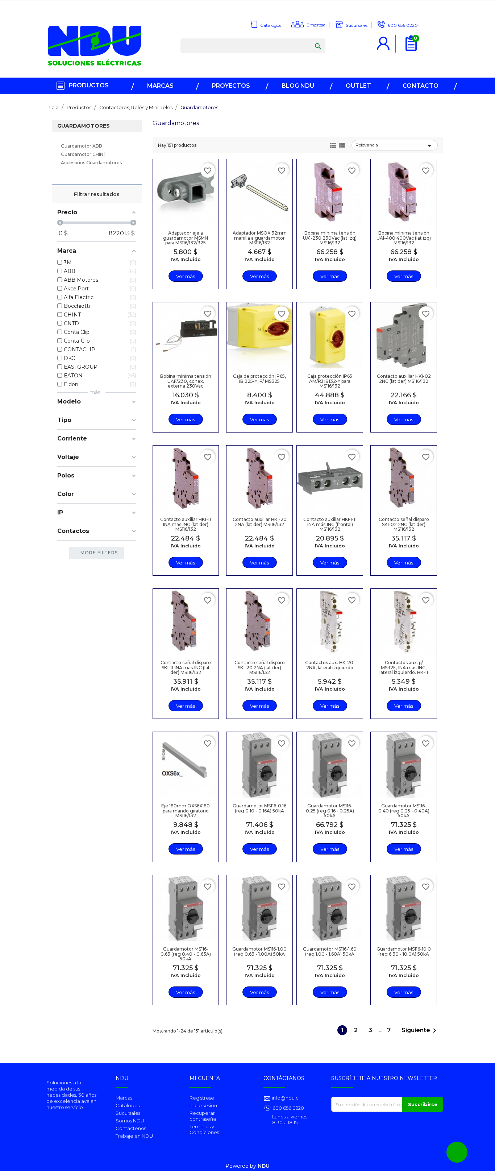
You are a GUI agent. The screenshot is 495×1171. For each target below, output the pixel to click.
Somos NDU (130, 1121)
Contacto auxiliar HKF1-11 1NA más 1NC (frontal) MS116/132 (330, 524)
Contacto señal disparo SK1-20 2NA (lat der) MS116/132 (259, 667)
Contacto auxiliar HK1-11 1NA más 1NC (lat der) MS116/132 (185, 524)
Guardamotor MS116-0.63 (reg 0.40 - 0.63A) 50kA (186, 953)
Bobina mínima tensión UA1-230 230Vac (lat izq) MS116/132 (330, 237)
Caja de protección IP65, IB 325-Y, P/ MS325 (259, 378)
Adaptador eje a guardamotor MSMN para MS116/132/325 (185, 237)
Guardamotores (83, 126)
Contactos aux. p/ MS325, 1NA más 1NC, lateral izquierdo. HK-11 (403, 667)
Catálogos (128, 1105)
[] (311, 39)
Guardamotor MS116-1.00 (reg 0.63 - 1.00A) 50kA (259, 951)
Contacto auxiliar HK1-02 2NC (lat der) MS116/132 (404, 378)
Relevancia (394, 145)
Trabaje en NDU (134, 1136)
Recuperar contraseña (203, 1116)
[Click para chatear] (456, 1152)
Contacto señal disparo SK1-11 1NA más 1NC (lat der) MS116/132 (186, 667)
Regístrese (202, 1098)
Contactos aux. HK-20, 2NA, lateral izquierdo (329, 665)
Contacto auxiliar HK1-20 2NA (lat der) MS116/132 (260, 522)
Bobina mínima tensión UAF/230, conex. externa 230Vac (185, 380)
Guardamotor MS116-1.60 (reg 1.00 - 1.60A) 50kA (330, 951)
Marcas (124, 1098)
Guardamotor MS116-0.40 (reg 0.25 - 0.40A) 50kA (403, 810)
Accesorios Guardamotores (91, 162)
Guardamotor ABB (81, 146)
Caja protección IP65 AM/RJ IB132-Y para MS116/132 (329, 380)
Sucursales (128, 1113)
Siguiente (420, 1030)
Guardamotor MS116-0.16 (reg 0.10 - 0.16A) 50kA (259, 808)
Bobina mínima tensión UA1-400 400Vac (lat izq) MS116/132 (404, 237)
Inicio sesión (203, 1105)
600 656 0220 (288, 1108)
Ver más (185, 276)
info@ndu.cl (285, 1098)
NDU (264, 1166)
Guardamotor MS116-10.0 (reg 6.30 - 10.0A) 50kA (404, 951)
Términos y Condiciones (204, 1129)
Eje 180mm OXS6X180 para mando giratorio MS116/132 (185, 810)
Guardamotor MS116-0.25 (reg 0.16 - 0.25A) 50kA (330, 810)
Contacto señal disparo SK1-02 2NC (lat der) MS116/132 (404, 524)
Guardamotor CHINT (84, 154)
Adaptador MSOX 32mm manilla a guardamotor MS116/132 (260, 237)
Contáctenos (131, 1128)
